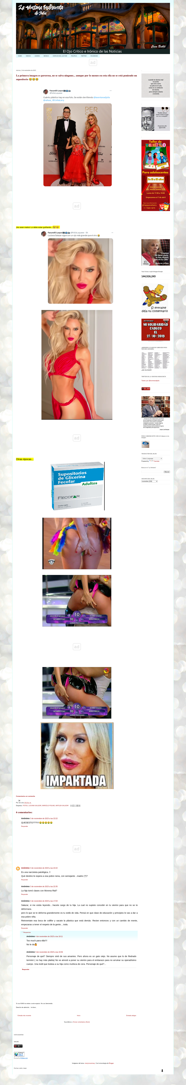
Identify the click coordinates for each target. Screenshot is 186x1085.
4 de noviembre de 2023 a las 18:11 (49, 936)
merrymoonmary (90, 1063)
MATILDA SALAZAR (62, 805)
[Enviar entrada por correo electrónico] (18, 800)
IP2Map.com (24, 1058)
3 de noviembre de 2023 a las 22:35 (44, 886)
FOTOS (25, 805)
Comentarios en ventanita (25, 796)
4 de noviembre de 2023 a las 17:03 (44, 901)
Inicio (78, 1015)
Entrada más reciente (24, 1015)
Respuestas (27, 932)
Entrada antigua (131, 1015)
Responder (24, 826)
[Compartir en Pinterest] (79, 806)
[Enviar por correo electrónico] (71, 806)
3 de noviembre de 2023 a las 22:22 (44, 818)
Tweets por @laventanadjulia (150, 380)
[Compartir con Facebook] (77, 806)
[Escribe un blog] (73, 806)
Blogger (111, 1063)
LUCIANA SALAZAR (35, 805)
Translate (156, 461)
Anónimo (25, 868)
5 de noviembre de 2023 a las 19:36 (49, 952)
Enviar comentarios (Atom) (81, 1022)
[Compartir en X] (75, 806)
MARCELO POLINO (48, 805)
